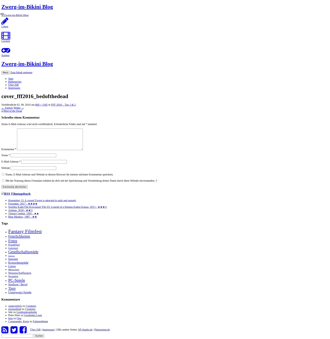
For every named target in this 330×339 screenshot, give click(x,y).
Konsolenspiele (18, 262)
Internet (13, 259)
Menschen (13, 269)
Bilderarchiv (15, 81)
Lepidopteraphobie (26, 312)
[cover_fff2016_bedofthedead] (11, 110)
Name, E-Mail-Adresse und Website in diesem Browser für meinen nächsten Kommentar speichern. (59, 174)
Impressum (14, 87)
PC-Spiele (16, 280)
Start (10, 78)
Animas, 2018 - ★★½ (20, 210)
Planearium (102, 329)
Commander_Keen (18, 321)
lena (10, 318)
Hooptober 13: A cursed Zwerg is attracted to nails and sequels (42, 200)
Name (5, 155)
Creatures (31, 305)
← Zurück (7, 107)
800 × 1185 (41, 104)
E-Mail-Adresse (11, 161)
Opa (19, 318)
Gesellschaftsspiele (23, 252)
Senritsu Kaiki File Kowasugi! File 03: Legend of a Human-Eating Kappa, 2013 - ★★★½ (57, 206)
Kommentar (8, 149)
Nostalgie (13, 276)
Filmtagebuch (21, 194)
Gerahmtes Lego (33, 315)
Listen (12, 266)
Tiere (12, 288)
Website (5, 167)
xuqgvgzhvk (15, 305)
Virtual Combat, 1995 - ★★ (23, 213)
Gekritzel (13, 248)
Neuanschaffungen (19, 273)
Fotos (12, 240)
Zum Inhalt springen (21, 72)
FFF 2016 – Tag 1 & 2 (63, 104)
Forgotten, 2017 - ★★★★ (22, 203)
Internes (11, 256)
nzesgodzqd (14, 309)
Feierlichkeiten (19, 236)
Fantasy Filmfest (25, 231)
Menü (5, 72)
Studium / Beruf (18, 284)
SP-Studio (85, 329)
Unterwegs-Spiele (19, 292)
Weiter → (18, 107)
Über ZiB (13, 84)
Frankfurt (14, 244)
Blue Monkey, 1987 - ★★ (22, 216)
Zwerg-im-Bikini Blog (27, 7)
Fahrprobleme (40, 321)
